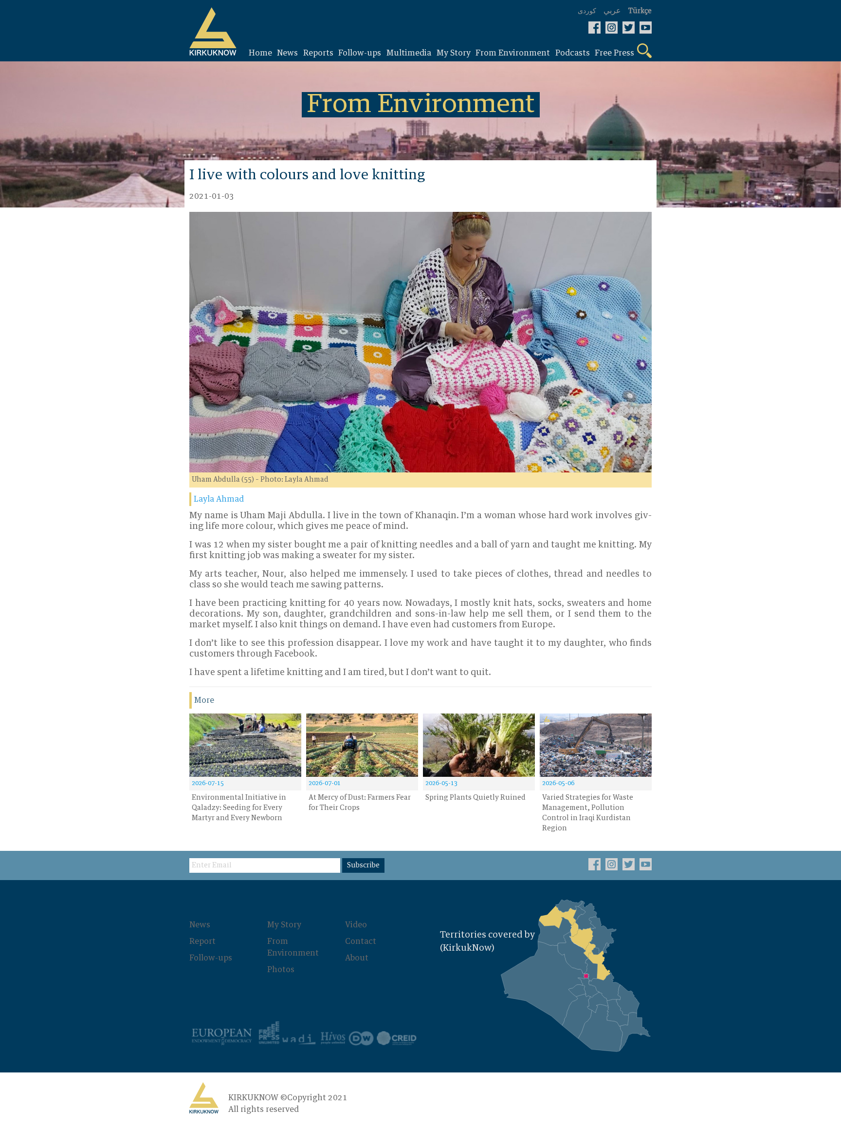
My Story (284, 925)
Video (356, 925)
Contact (360, 941)
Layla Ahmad (219, 499)
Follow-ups (210, 958)
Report (202, 941)
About (356, 958)
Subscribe (363, 865)
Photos (280, 970)
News (199, 925)
